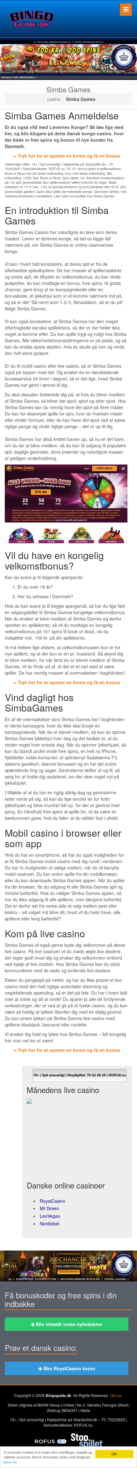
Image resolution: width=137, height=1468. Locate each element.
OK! (114, 1453)
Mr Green (49, 1208)
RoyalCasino (52, 1201)
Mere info (10, 1462)
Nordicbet (49, 1223)
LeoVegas (50, 1216)
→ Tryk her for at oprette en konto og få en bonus (66, 155)
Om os (115, 1395)
